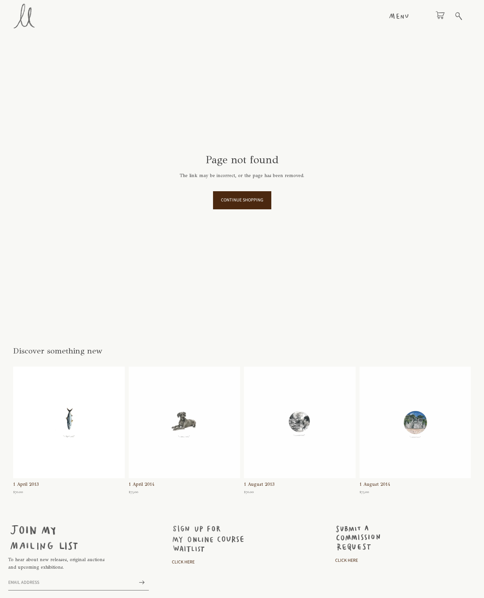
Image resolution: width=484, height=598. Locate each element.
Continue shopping (242, 200)
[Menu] (399, 16)
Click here (346, 560)
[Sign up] (142, 582)
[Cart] (440, 16)
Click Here (183, 562)
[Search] (458, 16)
